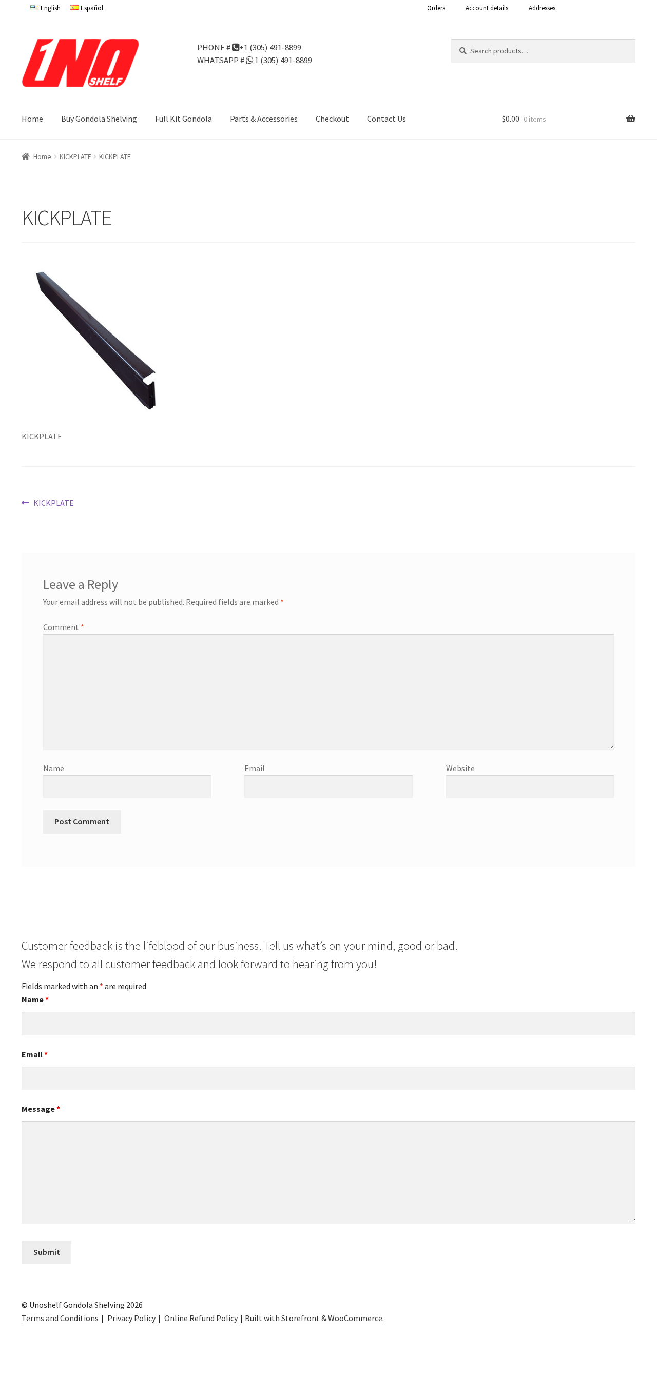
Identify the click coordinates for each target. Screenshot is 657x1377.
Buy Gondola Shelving (99, 118)
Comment (63, 627)
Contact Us (386, 118)
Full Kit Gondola (183, 118)
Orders (436, 8)
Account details (487, 8)
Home (32, 118)
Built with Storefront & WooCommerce (313, 1318)
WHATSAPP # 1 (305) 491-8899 (254, 59)
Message (41, 1109)
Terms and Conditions (60, 1318)
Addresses (542, 8)
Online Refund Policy (201, 1318)
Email (254, 768)
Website (460, 768)
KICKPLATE (75, 156)
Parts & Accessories (264, 118)
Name (53, 768)
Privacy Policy (131, 1318)
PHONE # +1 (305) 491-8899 (249, 47)
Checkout (332, 118)
